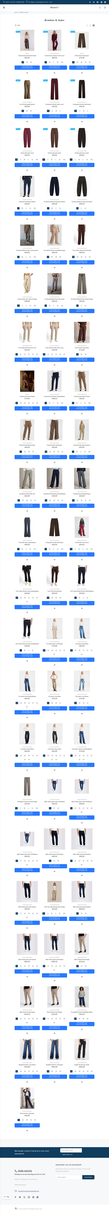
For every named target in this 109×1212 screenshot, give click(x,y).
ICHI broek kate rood (82, 542)
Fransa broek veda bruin (54, 445)
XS (48, 111)
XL (57, 62)
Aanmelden (88, 1177)
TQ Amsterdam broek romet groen (27, 250)
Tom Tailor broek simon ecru (27, 348)
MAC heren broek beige (81, 959)
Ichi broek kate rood (27, 153)
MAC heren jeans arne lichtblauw (54, 802)
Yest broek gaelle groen (27, 104)
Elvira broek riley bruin (82, 56)
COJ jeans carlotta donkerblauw (82, 749)
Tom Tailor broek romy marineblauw (27, 591)
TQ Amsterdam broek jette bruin (82, 202)
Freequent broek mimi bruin (54, 542)
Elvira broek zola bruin (27, 1113)
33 (24, 354)
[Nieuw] (27, 40)
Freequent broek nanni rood (54, 104)
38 (27, 62)
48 (31, 111)
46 (26, 111)
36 (22, 62)
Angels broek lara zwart (81, 1065)
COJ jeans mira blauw (81, 644)
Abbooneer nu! (67, 1154)
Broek (27, 54)
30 (44, 354)
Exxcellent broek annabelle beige (54, 250)
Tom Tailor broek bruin (54, 591)
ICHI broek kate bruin (54, 153)
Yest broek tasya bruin (82, 348)
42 (85, 62)
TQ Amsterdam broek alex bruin (54, 299)
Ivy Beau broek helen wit (27, 494)
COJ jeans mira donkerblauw (27, 696)
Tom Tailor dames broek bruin (81, 250)
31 (16, 354)
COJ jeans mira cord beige (54, 644)
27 (48, 703)
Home (16, 12)
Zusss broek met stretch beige (27, 299)
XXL (62, 62)
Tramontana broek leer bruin (27, 56)
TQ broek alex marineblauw (27, 542)
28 (17, 598)
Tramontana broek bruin (27, 396)
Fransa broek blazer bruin (82, 396)
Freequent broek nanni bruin (82, 104)
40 (31, 62)
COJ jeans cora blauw (81, 696)
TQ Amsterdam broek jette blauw (54, 202)
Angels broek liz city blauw (27, 1065)
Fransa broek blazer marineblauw (54, 396)
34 (28, 354)
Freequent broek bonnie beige (27, 802)
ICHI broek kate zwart (82, 153)
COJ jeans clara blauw (27, 749)
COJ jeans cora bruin (54, 696)
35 (87, 808)
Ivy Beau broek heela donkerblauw (54, 494)
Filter (18, 25)
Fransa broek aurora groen (82, 445)
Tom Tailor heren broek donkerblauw (82, 591)
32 (20, 354)
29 (21, 598)
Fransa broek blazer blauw (27, 202)
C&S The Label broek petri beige (54, 907)
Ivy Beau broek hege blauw (81, 494)
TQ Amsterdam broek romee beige (82, 299)
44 (89, 62)
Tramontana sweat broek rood (54, 56)
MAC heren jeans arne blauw (54, 854)
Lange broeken (54, 54)
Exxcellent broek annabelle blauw (82, 1012)
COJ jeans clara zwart (54, 749)
